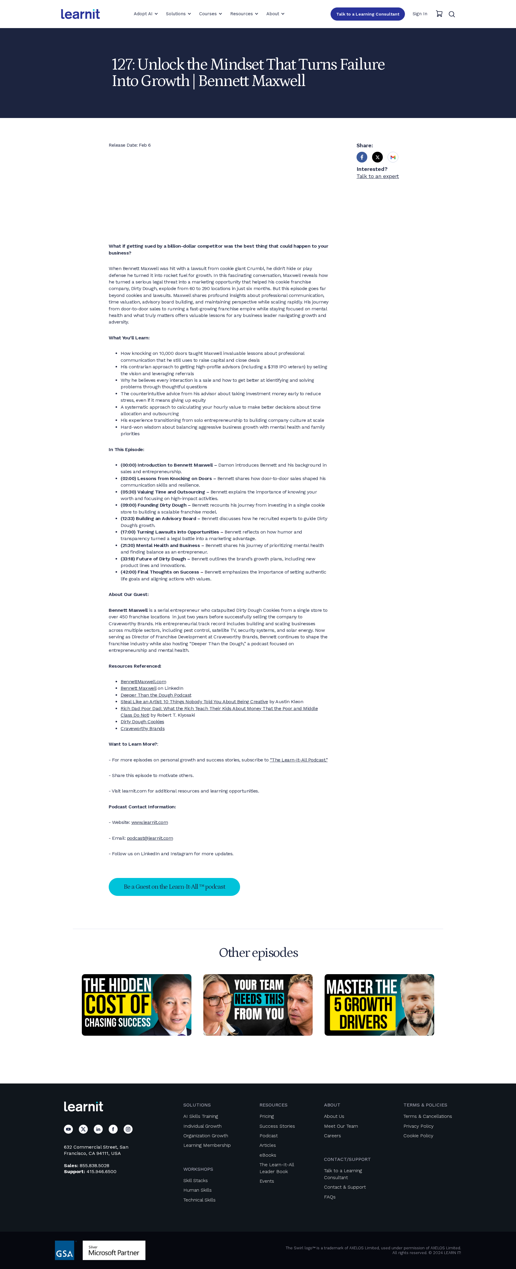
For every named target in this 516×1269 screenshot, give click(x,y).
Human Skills (197, 1190)
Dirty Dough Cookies (142, 721)
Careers (332, 1135)
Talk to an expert (378, 176)
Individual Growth (202, 1126)
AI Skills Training (200, 1116)
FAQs (330, 1197)
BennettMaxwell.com (143, 681)
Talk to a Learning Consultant (367, 14)
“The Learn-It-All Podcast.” (299, 760)
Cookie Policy (418, 1135)
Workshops (198, 1169)
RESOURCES (273, 1105)
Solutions (197, 1105)
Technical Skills (199, 1200)
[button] (146, 13)
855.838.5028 (94, 1165)
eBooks (267, 1155)
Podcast (268, 1135)
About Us (334, 1116)
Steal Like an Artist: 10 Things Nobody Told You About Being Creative (194, 701)
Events (266, 1181)
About (332, 1105)
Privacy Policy (418, 1126)
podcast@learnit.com (150, 838)
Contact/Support (347, 1159)
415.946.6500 (101, 1171)
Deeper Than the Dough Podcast (156, 695)
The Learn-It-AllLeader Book (276, 1168)
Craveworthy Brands (143, 728)
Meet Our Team (341, 1126)
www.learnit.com (149, 822)
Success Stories (277, 1126)
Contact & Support (345, 1187)
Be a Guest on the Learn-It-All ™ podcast (174, 887)
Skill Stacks (195, 1180)
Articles (267, 1145)
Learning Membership (207, 1145)
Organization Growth (205, 1135)
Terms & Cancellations (427, 1116)
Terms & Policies (425, 1105)
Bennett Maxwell (138, 688)
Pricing (266, 1116)
